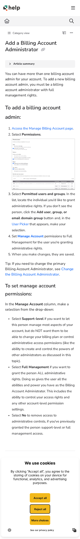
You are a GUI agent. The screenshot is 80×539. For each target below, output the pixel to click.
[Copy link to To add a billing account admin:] (27, 117)
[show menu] (73, 8)
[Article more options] (71, 33)
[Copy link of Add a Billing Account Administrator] (43, 49)
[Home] (11, 8)
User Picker (20, 224)
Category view (21, 33)
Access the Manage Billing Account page (42, 128)
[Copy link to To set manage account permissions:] (38, 294)
